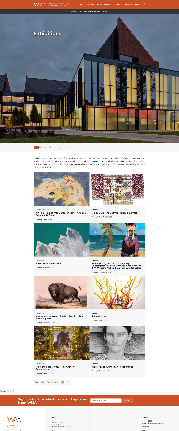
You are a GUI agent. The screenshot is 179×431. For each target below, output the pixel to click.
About (137, 4)
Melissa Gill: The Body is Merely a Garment (115, 212)
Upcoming (55, 147)
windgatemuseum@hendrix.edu (152, 423)
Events (99, 4)
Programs (107, 4)
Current (45, 147)
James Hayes (99, 316)
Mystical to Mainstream (49, 263)
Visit (80, 4)
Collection (128, 4)
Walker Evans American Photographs (112, 366)
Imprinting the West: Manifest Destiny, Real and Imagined (59, 317)
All (36, 147)
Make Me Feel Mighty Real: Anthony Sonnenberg (55, 368)
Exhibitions (90, 4)
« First (48, 382)
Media (118, 4)
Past (64, 147)
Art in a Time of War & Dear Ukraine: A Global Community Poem (61, 214)
